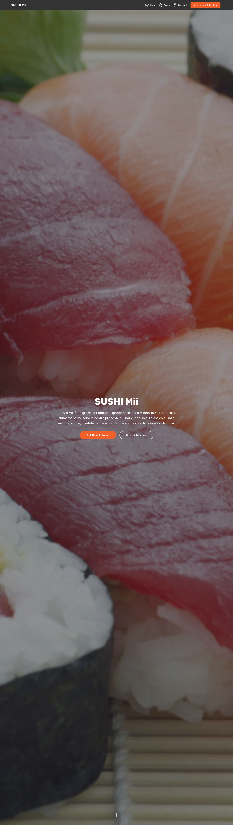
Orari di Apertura (136, 435)
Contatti (182, 5)
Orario (167, 5)
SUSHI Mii (18, 5)
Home (153, 5)
